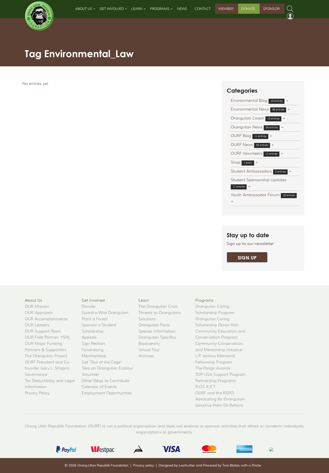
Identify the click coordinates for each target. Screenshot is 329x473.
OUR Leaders (37, 325)
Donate (248, 9)
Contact (203, 9)
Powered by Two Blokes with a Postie (232, 465)
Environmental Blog (249, 100)
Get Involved (112, 9)
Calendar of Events (99, 386)
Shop (235, 162)
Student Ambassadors (251, 171)
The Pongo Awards (212, 368)
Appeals (89, 337)
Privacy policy (143, 465)
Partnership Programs (215, 380)
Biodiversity (149, 343)
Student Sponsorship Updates (258, 180)
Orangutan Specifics (157, 337)
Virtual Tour (149, 350)
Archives (146, 356)
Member (225, 9)
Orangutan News (247, 127)
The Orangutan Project (46, 356)
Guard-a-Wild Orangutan (105, 312)
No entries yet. (35, 83)
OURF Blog (241, 135)
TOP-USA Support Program (220, 374)
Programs (160, 9)
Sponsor (271, 9)
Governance (36, 374)
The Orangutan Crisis (158, 306)
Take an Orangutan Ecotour (107, 368)
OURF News (242, 144)
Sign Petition (93, 343)
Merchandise (94, 356)
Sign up (247, 257)
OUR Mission (37, 306)
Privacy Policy (37, 393)
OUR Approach (39, 312)
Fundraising (93, 350)
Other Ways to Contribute (105, 380)
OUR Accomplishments (46, 319)
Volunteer (90, 374)
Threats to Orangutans (159, 312)
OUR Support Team (43, 331)
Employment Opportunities (107, 393)
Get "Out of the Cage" (102, 362)
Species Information (157, 331)
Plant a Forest (95, 319)
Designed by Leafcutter (176, 465)
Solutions (147, 319)
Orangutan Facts (154, 325)
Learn (136, 9)
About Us (83, 9)
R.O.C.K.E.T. (205, 386)
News (182, 9)
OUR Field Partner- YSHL (47, 337)
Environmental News (250, 109)
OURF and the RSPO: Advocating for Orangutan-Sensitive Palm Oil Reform (220, 399)
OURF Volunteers (246, 153)
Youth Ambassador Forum (255, 195)
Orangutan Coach (247, 118)
